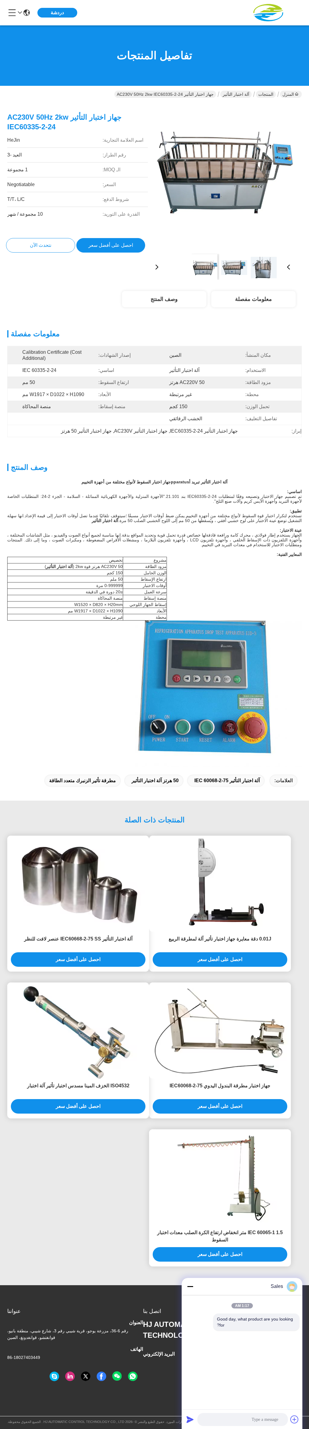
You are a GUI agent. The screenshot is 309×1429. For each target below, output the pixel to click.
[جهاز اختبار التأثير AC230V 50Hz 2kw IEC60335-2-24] (223, 177)
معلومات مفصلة (253, 299)
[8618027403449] (132, 1376)
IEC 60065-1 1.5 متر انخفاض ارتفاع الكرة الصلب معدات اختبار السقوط (220, 1236)
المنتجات (265, 94)
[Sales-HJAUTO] (54, 1376)
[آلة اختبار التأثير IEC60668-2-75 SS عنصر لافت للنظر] (78, 883)
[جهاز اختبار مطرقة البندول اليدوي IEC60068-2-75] (220, 1030)
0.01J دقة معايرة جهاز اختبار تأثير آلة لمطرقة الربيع (220, 938)
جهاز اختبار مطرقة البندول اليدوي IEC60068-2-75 (220, 1085)
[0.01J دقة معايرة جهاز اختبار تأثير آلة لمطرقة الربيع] (220, 883)
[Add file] (294, 1419)
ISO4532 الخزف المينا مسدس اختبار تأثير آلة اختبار (78, 1085)
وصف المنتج (164, 299)
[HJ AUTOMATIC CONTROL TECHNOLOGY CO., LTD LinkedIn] (70, 1376)
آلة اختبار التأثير (236, 94)
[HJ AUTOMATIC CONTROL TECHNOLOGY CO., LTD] (268, 13)
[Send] (190, 1419)
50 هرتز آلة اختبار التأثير (155, 780)
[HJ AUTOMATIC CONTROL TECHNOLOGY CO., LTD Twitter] (85, 1376)
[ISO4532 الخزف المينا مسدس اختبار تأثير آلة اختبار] (78, 1030)
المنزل (288, 94)
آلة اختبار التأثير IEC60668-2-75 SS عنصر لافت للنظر (78, 938)
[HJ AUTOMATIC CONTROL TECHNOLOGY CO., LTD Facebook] (101, 1376)
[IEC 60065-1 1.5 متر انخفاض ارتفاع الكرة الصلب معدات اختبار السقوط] (220, 1177)
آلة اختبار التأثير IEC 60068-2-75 (227, 780)
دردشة (57, 12)
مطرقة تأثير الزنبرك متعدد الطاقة (82, 780)
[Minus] (190, 1286)
